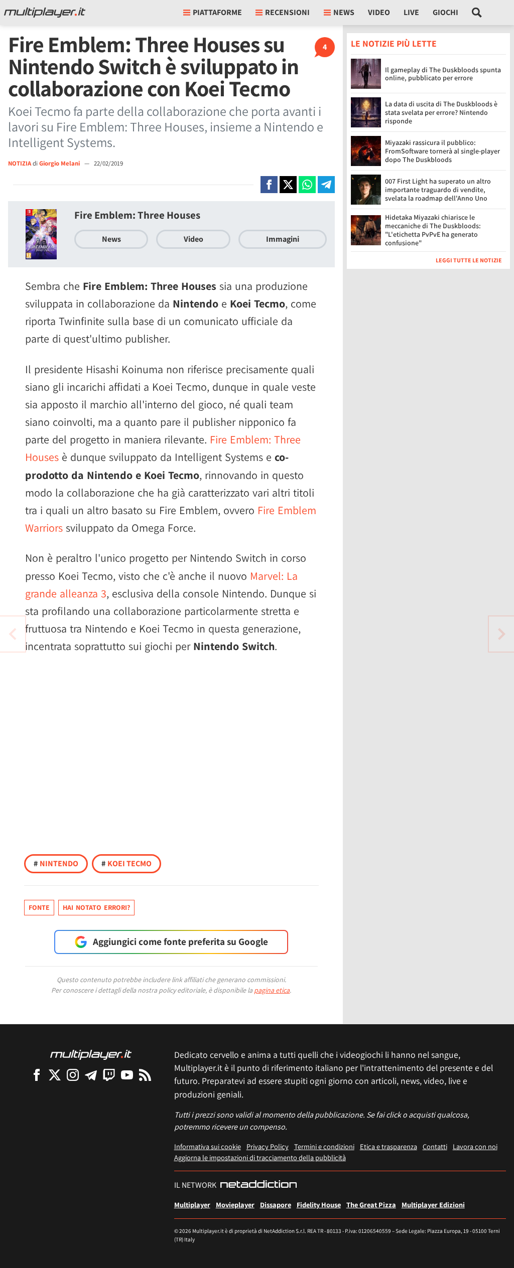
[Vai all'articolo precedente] (501, 634)
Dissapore (275, 1204)
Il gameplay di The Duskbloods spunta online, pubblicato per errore (443, 74)
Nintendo (56, 863)
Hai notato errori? (96, 907)
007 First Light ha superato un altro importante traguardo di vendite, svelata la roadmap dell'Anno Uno (438, 190)
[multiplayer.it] (91, 1054)
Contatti (435, 1146)
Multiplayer (192, 1204)
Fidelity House (319, 1204)
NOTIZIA (19, 163)
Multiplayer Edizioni (433, 1204)
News (111, 239)
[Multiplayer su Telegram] (91, 1074)
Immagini (282, 239)
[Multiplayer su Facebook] (37, 1074)
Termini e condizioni (324, 1146)
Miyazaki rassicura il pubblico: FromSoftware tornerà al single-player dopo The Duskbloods (442, 151)
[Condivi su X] (288, 184)
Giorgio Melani (60, 163)
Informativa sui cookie (207, 1146)
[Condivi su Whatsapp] (307, 184)
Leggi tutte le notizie (469, 260)
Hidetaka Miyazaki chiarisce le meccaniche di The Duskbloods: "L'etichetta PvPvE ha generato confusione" (433, 230)
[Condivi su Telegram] (326, 184)
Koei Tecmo (126, 863)
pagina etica (272, 990)
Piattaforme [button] (217, 12)
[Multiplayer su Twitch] (109, 1074)
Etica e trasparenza (388, 1146)
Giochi (445, 12)
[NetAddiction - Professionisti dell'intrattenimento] (258, 1185)
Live (411, 12)
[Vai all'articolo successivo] (12, 634)
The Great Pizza (371, 1204)
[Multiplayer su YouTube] (127, 1074)
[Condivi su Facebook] (269, 184)
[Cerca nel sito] (477, 12)
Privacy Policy (267, 1146)
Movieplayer (235, 1204)
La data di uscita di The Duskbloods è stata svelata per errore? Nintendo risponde (441, 112)
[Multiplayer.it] (44, 13)
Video (379, 12)
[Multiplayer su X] (55, 1074)
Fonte (39, 907)
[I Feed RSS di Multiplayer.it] (145, 1074)
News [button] (343, 12)
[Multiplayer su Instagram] (73, 1074)
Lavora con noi (475, 1146)
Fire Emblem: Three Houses (137, 215)
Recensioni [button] (287, 12)
